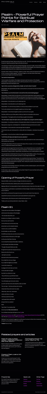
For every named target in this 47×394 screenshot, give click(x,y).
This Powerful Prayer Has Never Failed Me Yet (33, 339)
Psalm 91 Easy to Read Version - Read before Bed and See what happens (11, 340)
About (35, 2)
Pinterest (38, 381)
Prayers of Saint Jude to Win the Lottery (11, 355)
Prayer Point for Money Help (7, 315)
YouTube (38, 379)
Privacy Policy (39, 383)
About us (25, 379)
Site (21, 312)
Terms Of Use (39, 385)
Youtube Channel (11, 316)
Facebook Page (20, 316)
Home (30, 2)
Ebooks (25, 383)
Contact (25, 385)
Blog (44, 2)
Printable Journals (27, 381)
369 (40, 2)
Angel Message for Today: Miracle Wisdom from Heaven (28, 315)
